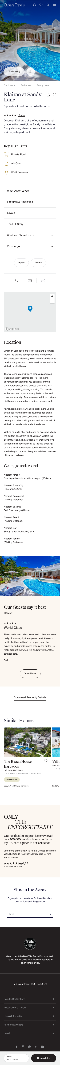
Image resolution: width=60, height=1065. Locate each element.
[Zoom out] (52, 301)
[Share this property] (48, 94)
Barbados (26, 85)
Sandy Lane (43, 85)
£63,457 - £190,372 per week (16, 785)
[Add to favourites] (54, 95)
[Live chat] (43, 280)
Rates (21, 263)
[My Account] (47, 5)
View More (30, 674)
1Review (21, 115)
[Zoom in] (52, 296)
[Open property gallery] (30, 40)
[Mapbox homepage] (12, 329)
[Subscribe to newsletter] (50, 913)
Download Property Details (30, 697)
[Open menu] (54, 5)
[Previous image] (9, 742)
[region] (30, 312)
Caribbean (9, 85)
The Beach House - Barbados (18, 764)
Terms (38, 263)
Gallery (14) (14, 72)
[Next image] (45, 742)
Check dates (43, 1058)
